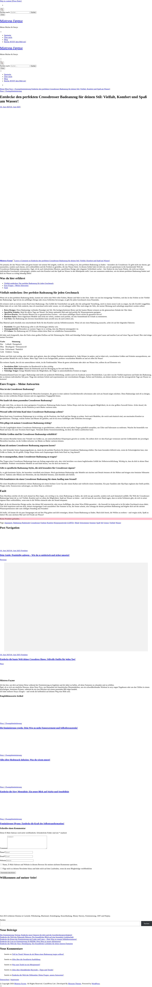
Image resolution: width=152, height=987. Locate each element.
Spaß (98, 523)
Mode (77, 523)
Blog (6, 40)
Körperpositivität (60, 523)
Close (2, 14)
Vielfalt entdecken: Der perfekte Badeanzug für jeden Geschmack (28, 283)
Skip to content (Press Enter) (11, 1)
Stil (102, 523)
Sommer (93, 523)
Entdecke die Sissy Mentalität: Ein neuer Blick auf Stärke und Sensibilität (34, 791)
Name (2, 852)
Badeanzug (17, 523)
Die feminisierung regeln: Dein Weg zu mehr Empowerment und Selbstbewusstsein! (39, 728)
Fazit (6, 288)
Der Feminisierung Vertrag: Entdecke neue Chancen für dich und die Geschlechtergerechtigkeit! (36, 935)
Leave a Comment (62, 261)
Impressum (15, 980)
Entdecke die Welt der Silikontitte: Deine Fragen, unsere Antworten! (38, 975)
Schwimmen (84, 523)
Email (2, 856)
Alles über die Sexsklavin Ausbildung (26, 959)
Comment (3, 848)
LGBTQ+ (70, 523)
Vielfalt (112, 523)
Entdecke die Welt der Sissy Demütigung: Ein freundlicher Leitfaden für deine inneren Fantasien (36, 944)
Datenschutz (4, 980)
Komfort (50, 523)
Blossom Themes (74, 984)
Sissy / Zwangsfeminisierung (11, 91)
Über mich (8, 37)
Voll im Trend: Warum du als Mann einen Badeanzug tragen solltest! (38, 954)
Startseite (7, 35)
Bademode (26, 523)
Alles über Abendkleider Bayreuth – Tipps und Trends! (32, 970)
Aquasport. (8, 523)
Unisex (106, 523)
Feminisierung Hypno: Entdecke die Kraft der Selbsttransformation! (32, 823)
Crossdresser (35, 523)
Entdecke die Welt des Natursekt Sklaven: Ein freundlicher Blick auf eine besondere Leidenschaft (37, 937)
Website (3, 860)
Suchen (2, 920)
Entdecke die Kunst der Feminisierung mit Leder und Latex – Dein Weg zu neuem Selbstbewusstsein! (38, 939)
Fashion (43, 523)
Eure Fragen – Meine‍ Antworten (16, 285)
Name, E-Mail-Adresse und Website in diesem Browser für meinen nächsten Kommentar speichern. (40, 865)
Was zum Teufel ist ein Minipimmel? (26, 965)
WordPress (96, 984)
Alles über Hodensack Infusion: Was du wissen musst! (25, 759)
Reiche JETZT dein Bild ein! (15, 42)
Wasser (118, 523)
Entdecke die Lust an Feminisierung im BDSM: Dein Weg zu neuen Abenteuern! (30, 941)
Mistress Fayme (11, 21)
